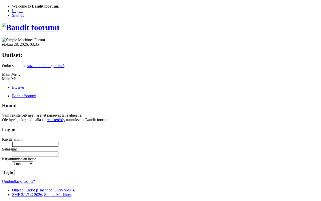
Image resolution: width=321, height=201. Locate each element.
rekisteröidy (56, 120)
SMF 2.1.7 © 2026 (27, 194)
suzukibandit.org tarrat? (45, 66)
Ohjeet (17, 190)
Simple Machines (57, 194)
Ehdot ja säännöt (38, 190)
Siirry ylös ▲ (65, 190)
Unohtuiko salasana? (18, 181)
